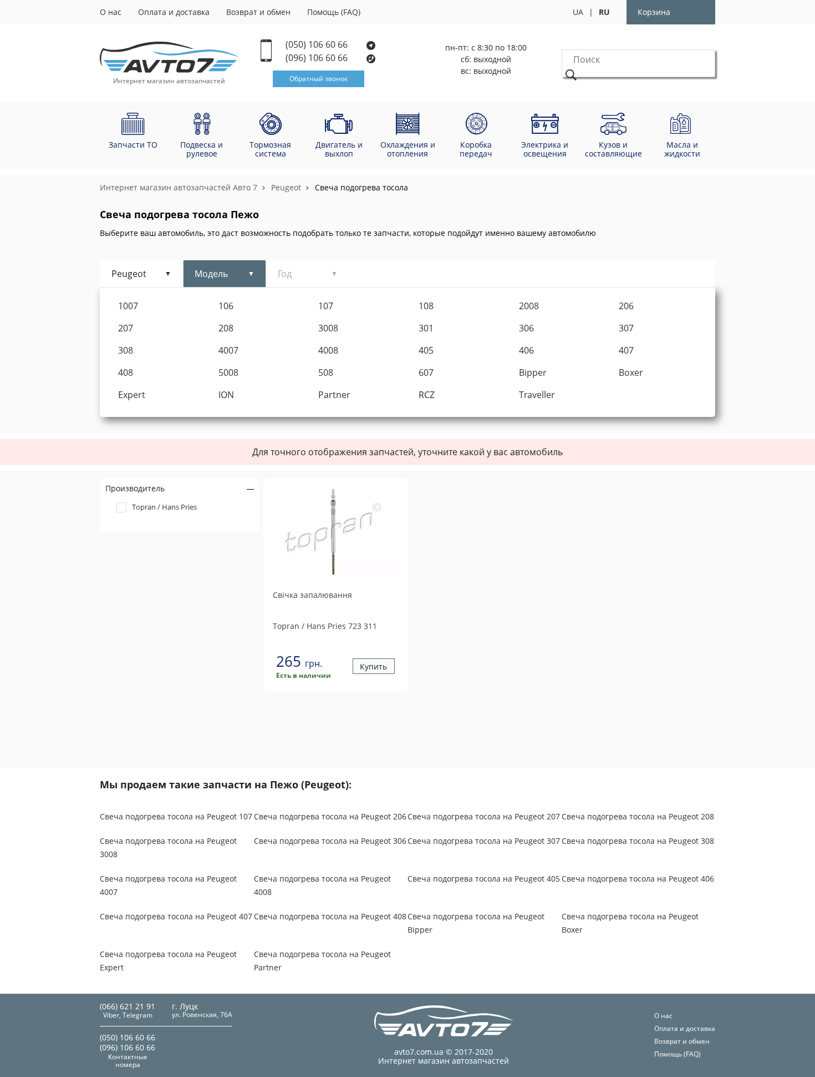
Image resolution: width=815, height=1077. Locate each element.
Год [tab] (285, 274)
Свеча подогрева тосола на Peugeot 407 (176, 916)
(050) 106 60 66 (318, 44)
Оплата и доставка (174, 12)
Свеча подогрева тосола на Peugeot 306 (330, 841)
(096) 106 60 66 (318, 58)
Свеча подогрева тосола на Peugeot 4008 (322, 885)
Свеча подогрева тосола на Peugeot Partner (322, 961)
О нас (110, 12)
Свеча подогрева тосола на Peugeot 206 (330, 816)
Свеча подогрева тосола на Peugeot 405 (483, 878)
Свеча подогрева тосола (361, 187)
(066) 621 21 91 (127, 1006)
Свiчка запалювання (312, 595)
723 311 (325, 626)
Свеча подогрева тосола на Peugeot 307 (483, 841)
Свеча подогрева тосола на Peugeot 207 (483, 816)
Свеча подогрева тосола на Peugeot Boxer (630, 923)
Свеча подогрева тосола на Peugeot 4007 (168, 885)
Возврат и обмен (258, 12)
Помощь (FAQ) (333, 12)
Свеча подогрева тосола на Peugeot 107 (176, 816)
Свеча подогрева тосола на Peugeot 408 (330, 916)
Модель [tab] (211, 274)
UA (578, 12)
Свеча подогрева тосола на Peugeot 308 (638, 841)
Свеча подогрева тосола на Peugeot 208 (638, 816)
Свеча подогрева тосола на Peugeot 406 (638, 878)
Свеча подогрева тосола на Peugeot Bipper (475, 923)
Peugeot (286, 187)
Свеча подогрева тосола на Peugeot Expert (168, 961)
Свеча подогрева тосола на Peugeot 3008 (168, 847)
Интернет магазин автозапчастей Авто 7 (178, 187)
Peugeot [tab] (128, 274)
